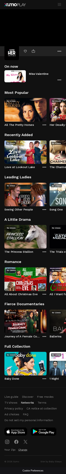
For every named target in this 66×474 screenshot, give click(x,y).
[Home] (15, 4)
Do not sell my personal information (28, 420)
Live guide (11, 396)
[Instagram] (7, 442)
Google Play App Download (43, 432)
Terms (42, 402)
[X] (25, 442)
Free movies (45, 396)
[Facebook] (16, 442)
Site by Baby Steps (51, 461)
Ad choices (11, 414)
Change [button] (22, 449)
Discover (27, 396)
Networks (27, 402)
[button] (33, 76)
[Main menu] (59, 4)
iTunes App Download (16, 432)
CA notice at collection (42, 408)
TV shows (10, 402)
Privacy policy (13, 408)
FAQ (25, 414)
